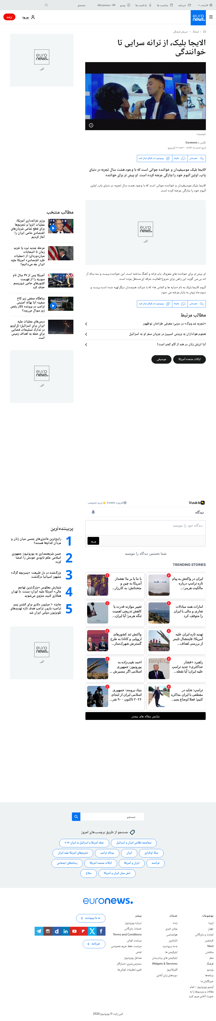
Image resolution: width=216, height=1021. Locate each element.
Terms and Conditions (127, 934)
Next (210, 946)
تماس (139, 952)
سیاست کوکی (134, 940)
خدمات (173, 916)
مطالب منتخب (59, 212)
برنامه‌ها (209, 975)
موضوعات (207, 916)
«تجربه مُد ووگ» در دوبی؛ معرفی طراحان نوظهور (174, 324)
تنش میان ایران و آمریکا (117, 873)
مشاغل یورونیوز (133, 958)
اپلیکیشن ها (171, 952)
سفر (211, 958)
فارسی (204, 5)
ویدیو (210, 969)
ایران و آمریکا (131, 863)
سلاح (89, 873)
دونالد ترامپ (107, 853)
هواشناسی (171, 934)
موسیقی (161, 359)
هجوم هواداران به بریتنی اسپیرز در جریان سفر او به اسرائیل (167, 334)
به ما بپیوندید (170, 946)
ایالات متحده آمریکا (189, 359)
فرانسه (155, 863)
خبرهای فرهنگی (180, 32)
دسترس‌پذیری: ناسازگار (129, 963)
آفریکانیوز (172, 969)
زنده (9, 17)
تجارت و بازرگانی (204, 934)
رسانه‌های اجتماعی (67, 863)
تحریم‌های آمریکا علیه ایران (73, 853)
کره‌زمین (209, 940)
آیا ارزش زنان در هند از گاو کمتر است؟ (181, 345)
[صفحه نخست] (204, 32)
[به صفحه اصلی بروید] (198, 17)
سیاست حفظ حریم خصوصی (126, 946)
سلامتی (209, 952)
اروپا (210, 923)
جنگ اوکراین (151, 853)
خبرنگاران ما (207, 981)
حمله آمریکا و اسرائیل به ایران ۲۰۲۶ (84, 843)
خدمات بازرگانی (133, 929)
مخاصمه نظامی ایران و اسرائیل (133, 843)
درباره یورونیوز (133, 923)
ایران (129, 853)
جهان (210, 929)
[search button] (46, 5)
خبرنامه (96, 944)
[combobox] (67, 5)
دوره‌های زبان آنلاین (166, 975)
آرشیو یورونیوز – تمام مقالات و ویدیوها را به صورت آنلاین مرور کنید (201, 992)
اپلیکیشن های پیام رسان (164, 958)
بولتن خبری (171, 929)
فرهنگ (196, 32)
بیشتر (138, 916)
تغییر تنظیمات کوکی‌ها (129, 969)
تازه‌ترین (173, 940)
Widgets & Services (164, 963)
